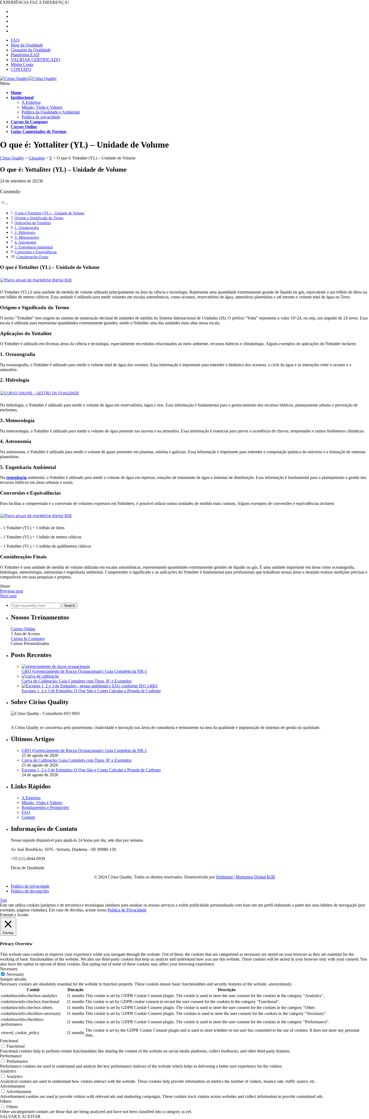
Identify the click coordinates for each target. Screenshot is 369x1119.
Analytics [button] (8, 1071)
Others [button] (5, 1101)
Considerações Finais (32, 257)
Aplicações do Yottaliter (33, 223)
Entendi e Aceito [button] (14, 914)
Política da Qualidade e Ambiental (51, 112)
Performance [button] (11, 1056)
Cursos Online (23, 629)
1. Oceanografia (27, 227)
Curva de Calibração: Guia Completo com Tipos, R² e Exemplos (77, 681)
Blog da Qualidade (27, 45)
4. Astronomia (25, 242)
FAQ (15, 40)
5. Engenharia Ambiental (34, 247)
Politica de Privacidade (127, 910)
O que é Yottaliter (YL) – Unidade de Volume (50, 213)
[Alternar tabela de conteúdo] (4, 203)
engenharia (16, 477)
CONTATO (21, 69)
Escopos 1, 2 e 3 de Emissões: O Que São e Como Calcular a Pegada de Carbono (91, 690)
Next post (8, 596)
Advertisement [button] (12, 1086)
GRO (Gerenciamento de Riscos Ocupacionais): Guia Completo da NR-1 (84, 671)
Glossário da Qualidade (31, 50)
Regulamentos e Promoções (45, 807)
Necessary (15, 974)
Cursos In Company (28, 638)
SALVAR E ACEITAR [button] (20, 1116)
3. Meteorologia (27, 237)
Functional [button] (9, 1040)
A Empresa (31, 102)
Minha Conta (22, 64)
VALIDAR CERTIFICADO (35, 59)
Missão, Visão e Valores (42, 107)
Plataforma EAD (25, 54)
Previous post (11, 591)
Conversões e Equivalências (36, 252)
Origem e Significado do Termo (39, 218)
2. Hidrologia (25, 232)
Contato (28, 817)
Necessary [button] (9, 969)
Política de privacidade (41, 117)
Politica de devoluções (30, 891)
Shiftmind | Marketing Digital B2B (245, 877)
